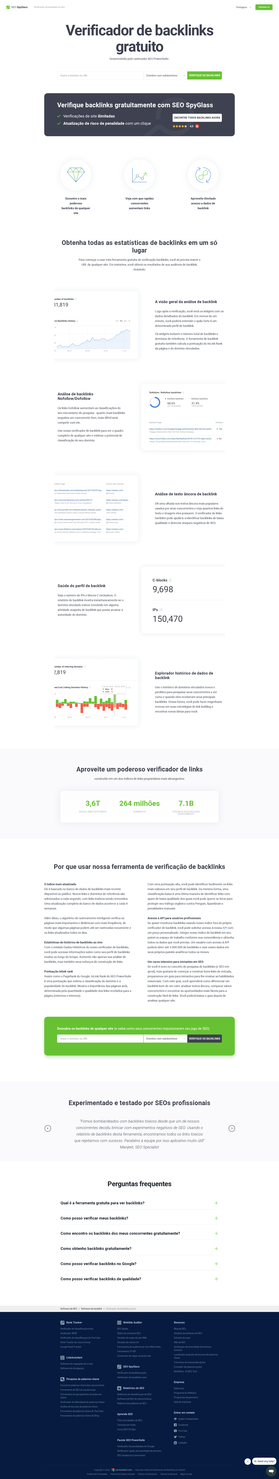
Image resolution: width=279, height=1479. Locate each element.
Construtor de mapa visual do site (134, 1356)
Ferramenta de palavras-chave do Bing (79, 1415)
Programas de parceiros (186, 1397)
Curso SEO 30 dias (126, 1429)
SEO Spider (122, 1328)
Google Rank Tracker (70, 1347)
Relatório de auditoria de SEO (131, 1403)
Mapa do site (186, 1474)
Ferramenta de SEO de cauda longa (78, 1390)
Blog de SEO (180, 1328)
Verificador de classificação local (76, 1328)
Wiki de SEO (180, 1342)
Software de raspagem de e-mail (76, 1364)
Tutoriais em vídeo (126, 1425)
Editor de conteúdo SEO (129, 1333)
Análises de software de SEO (188, 1333)
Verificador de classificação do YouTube (80, 1337)
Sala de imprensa (182, 1402)
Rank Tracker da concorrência (75, 1342)
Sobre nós (179, 1388)
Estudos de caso (182, 1337)
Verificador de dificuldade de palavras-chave (82, 1402)
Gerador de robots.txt (128, 1342)
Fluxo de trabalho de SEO (129, 1420)
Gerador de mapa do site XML (132, 1337)
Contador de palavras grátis (188, 1367)
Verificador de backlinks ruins (131, 1377)
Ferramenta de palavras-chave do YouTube (81, 1411)
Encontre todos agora (197, 117)
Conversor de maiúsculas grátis (189, 1362)
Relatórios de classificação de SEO (134, 1394)
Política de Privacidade (97, 1474)
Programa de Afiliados (185, 1393)
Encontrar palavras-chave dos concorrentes (82, 1385)
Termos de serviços (168, 1474)
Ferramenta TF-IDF (126, 1351)
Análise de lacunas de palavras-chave (79, 1406)
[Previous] (48, 1128)
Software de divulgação (72, 1368)
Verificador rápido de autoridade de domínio (139, 1451)
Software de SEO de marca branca (134, 1399)
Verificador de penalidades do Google (135, 1446)
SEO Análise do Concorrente (131, 1455)
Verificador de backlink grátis (131, 1373)
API (224, 928)
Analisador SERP (68, 1333)
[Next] (232, 1128)
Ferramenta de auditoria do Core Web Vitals (139, 1347)
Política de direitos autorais (122, 1474)
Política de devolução (147, 1474)
